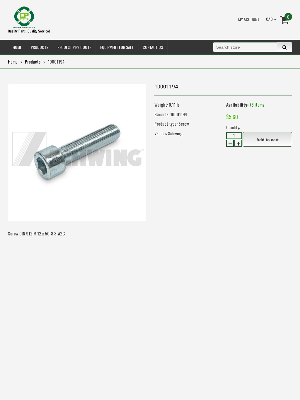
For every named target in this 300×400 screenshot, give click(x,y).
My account (248, 19)
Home (13, 61)
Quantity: (233, 127)
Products (32, 61)
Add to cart (267, 139)
